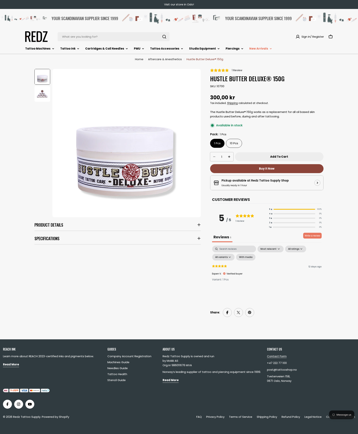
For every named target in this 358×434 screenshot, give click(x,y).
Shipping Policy (267, 417)
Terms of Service (240, 417)
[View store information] (317, 183)
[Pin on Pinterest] (249, 312)
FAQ (199, 417)
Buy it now (266, 169)
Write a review (312, 235)
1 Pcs (217, 143)
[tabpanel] (267, 273)
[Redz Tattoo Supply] (163, 18)
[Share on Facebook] (227, 312)
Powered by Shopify (55, 417)
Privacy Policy (215, 417)
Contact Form (277, 356)
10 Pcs (234, 143)
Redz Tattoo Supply (26, 417)
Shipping (232, 103)
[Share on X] (238, 312)
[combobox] (113, 36)
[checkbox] (245, 257)
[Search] (164, 36)
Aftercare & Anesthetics (165, 59)
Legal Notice (313, 417)
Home (139, 59)
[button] (295, 209)
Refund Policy (291, 417)
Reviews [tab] (222, 237)
